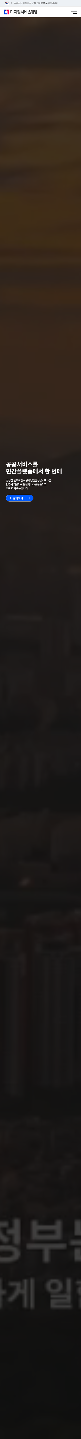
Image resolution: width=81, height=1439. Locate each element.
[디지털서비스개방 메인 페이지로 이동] (20, 12)
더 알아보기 (16, 498)
